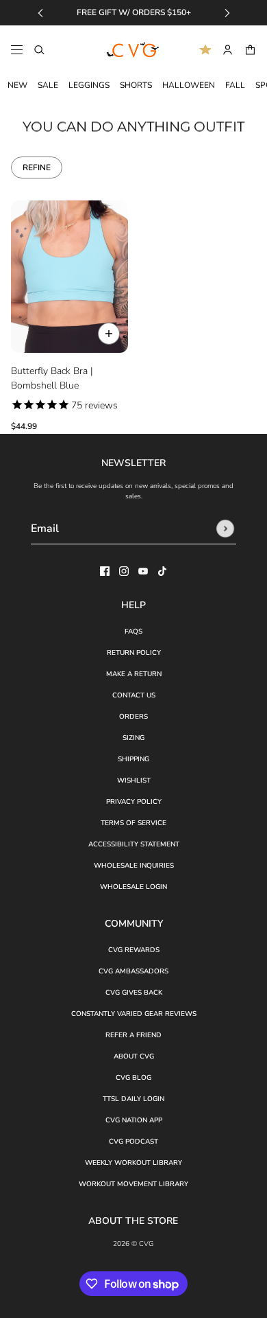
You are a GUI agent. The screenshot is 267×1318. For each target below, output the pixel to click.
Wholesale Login (133, 887)
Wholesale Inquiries (134, 865)
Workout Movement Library (133, 1184)
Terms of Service (133, 823)
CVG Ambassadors (133, 971)
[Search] (39, 50)
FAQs (133, 631)
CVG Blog (133, 1078)
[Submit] (225, 528)
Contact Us (133, 695)
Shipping (133, 759)
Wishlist (134, 780)
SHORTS (136, 85)
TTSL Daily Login (133, 1099)
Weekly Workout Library (133, 1163)
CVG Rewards (134, 950)
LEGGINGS (89, 85)
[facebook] (104, 571)
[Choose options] (109, 334)
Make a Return (134, 674)
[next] (227, 12)
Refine (37, 167)
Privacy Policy (134, 802)
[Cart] (250, 50)
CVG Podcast (133, 1141)
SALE (48, 85)
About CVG (134, 1056)
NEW (17, 85)
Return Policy (134, 653)
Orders (133, 716)
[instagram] (123, 571)
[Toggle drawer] (17, 49)
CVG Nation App (133, 1120)
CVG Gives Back (133, 992)
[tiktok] (162, 571)
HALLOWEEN (188, 85)
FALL (235, 85)
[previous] (40, 12)
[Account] (227, 50)
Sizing (133, 738)
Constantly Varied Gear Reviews (133, 1014)
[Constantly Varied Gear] (133, 50)
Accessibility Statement (133, 844)
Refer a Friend (133, 1035)
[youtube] (143, 571)
